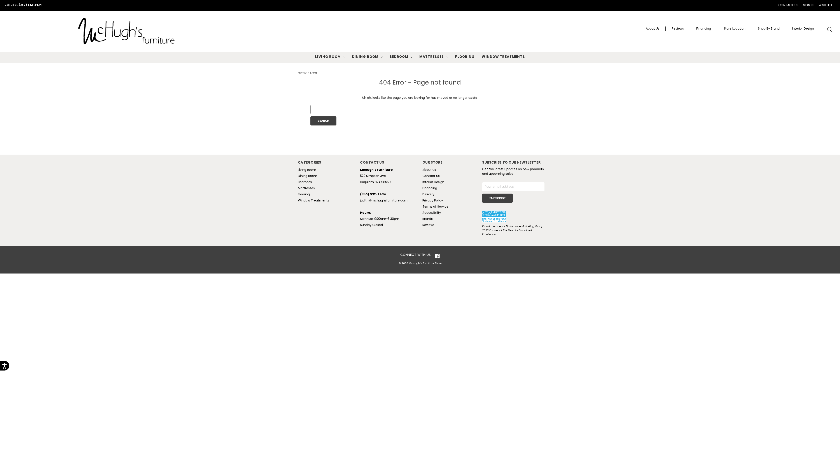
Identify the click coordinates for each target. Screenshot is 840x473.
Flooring (465, 57)
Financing (703, 28)
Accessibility (431, 213)
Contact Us (788, 5)
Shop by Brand (769, 28)
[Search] (830, 29)
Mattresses (431, 57)
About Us (652, 28)
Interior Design (803, 28)
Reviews (678, 28)
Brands (427, 219)
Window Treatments (503, 57)
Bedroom (399, 57)
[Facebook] (437, 256)
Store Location (734, 28)
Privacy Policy (432, 200)
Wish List (826, 5)
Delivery (428, 194)
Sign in (808, 5)
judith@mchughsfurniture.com (384, 200)
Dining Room (365, 57)
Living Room (328, 57)
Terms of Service (435, 206)
